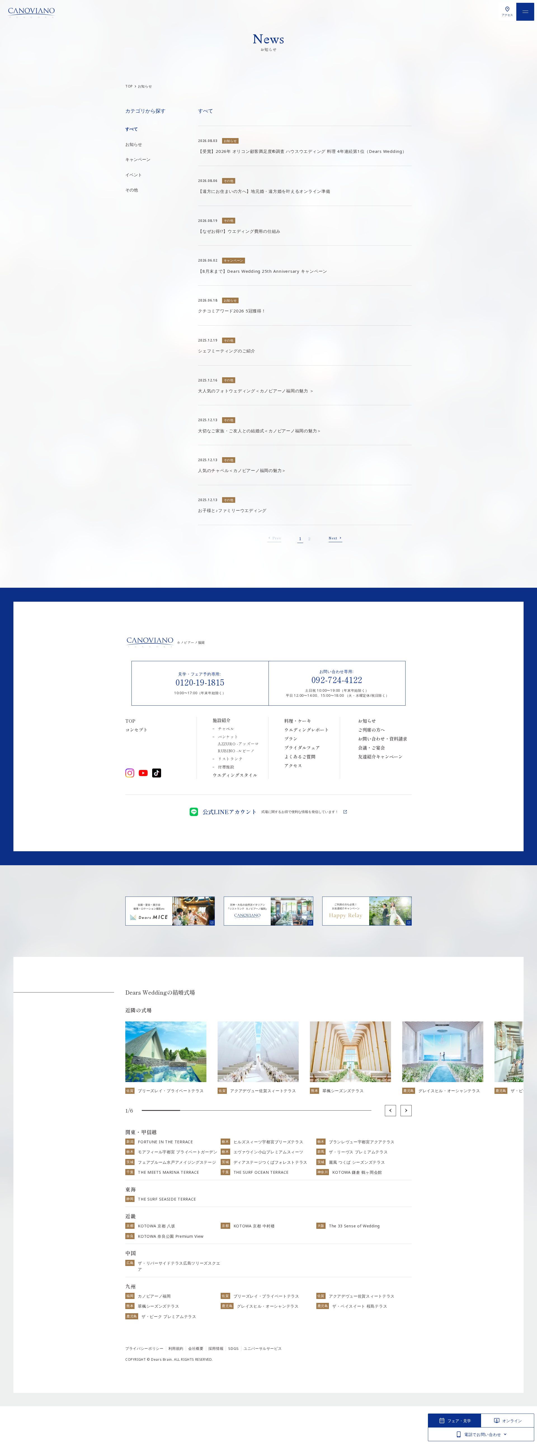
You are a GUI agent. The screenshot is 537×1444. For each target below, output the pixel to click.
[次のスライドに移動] (406, 1110)
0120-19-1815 (200, 682)
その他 (131, 190)
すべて (131, 129)
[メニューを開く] (525, 12)
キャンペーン (137, 159)
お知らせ (133, 144)
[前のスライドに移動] (390, 1110)
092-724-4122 (337, 679)
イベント (133, 174)
